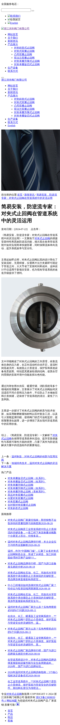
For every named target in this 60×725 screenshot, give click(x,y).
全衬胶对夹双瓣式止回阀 (22, 505)
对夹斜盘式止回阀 (18, 508)
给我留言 (15, 19)
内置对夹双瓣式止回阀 (20, 498)
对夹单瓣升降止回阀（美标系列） (27, 491)
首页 (19, 194)
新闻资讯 (29, 194)
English (14, 23)
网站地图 (12, 700)
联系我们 (15, 16)
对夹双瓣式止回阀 (18, 501)
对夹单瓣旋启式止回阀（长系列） (27, 478)
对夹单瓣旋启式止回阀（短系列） (27, 481)
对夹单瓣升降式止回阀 (20, 485)
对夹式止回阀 (42, 238)
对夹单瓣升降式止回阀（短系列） (27, 488)
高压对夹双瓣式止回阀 (20, 495)
